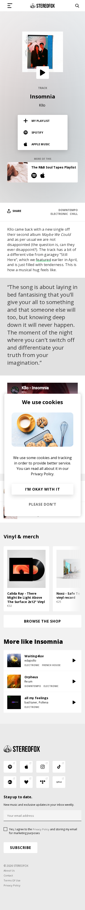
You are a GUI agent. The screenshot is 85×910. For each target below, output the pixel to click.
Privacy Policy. (42, 473)
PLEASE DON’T (42, 504)
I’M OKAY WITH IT (42, 489)
